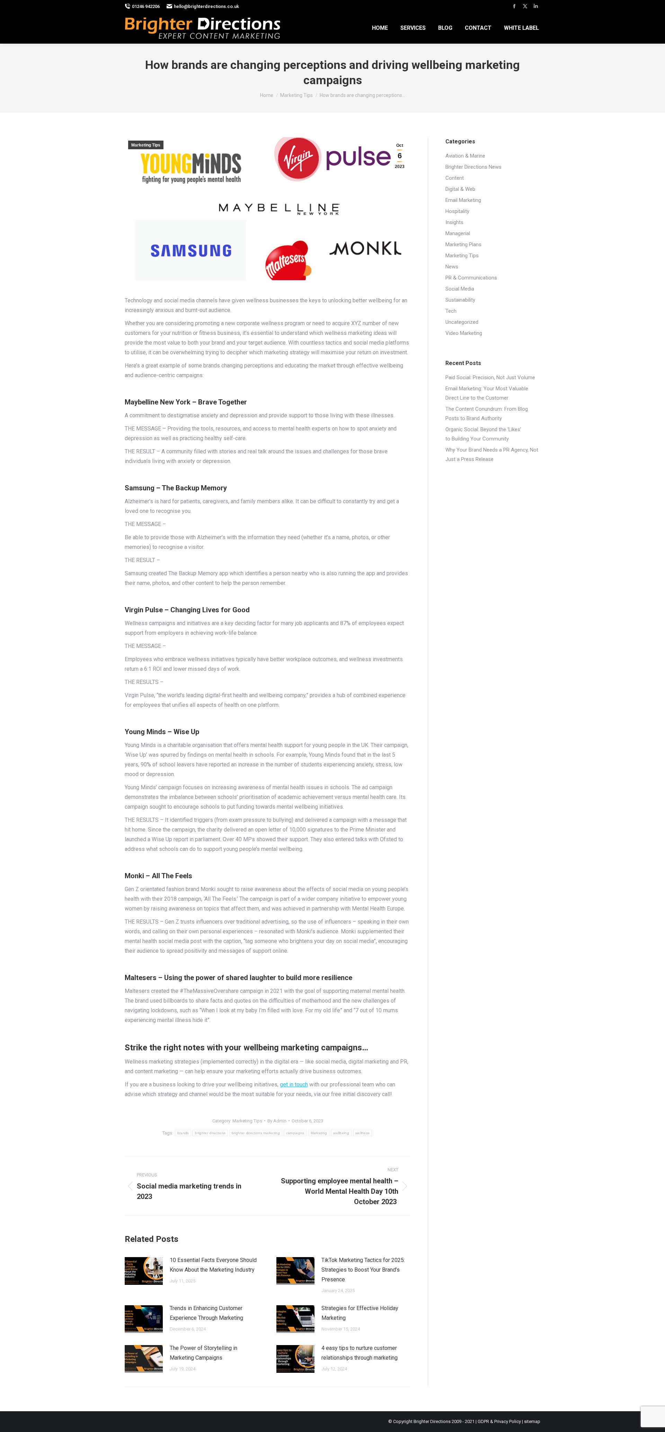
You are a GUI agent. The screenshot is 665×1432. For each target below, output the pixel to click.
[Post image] (144, 1271)
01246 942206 (146, 6)
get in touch (294, 1084)
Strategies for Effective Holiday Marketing (359, 1313)
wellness (362, 1133)
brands (183, 1133)
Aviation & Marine (465, 156)
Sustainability (460, 300)
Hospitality (457, 211)
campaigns (295, 1133)
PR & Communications (471, 278)
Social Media (459, 289)
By (276, 1120)
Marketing (319, 1133)
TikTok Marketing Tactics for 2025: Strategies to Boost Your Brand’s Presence (363, 1270)
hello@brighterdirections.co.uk (206, 6)
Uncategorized (461, 322)
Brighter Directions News (473, 167)
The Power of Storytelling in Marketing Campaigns (203, 1353)
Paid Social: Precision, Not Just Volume (490, 377)
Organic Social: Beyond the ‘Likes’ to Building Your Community (483, 434)
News (451, 267)
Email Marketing (463, 200)
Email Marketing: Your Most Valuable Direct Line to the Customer (486, 393)
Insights (454, 222)
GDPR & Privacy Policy (499, 1421)
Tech (450, 311)
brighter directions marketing (256, 1133)
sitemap (532, 1421)
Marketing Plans (463, 244)
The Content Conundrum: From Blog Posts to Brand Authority (486, 413)
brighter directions (210, 1133)
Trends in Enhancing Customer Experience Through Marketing (206, 1313)
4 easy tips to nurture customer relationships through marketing (359, 1353)
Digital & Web (460, 189)
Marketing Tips (145, 145)
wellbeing (341, 1133)
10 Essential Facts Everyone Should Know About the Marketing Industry (213, 1265)
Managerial (457, 233)
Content (454, 178)
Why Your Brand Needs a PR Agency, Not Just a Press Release (491, 454)
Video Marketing (463, 333)
